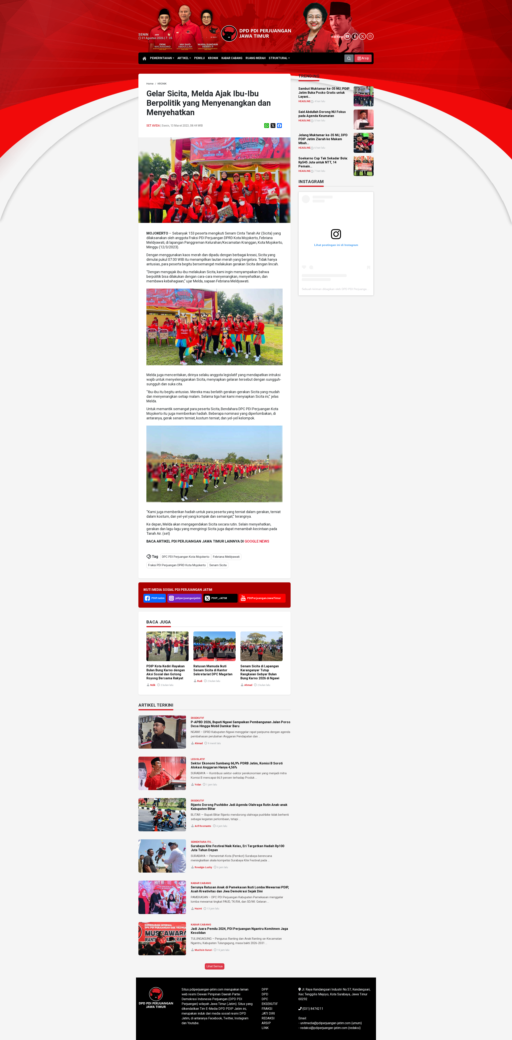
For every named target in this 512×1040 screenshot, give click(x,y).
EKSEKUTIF (197, 717)
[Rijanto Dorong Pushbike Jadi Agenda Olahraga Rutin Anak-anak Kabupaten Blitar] (162, 814)
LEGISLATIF (198, 759)
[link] (214, 180)
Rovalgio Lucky (203, 867)
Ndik (152, 685)
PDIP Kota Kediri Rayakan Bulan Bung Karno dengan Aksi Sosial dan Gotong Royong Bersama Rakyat (165, 672)
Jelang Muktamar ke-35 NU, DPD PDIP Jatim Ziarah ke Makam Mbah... (323, 139)
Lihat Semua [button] (215, 966)
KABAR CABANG (201, 883)
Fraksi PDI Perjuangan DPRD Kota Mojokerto (177, 565)
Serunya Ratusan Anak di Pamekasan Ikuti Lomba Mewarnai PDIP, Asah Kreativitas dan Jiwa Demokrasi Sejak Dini (240, 889)
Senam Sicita (218, 565)
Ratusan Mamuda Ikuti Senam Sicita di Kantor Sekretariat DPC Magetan (212, 670)
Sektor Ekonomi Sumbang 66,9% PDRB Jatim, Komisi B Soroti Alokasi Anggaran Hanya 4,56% (237, 765)
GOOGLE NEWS (257, 541)
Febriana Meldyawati (226, 557)
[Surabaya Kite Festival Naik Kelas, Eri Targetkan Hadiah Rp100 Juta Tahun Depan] (162, 856)
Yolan (198, 784)
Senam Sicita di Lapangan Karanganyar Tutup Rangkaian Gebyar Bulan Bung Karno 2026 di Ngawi (259, 672)
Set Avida (153, 125)
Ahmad (248, 685)
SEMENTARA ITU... (202, 841)
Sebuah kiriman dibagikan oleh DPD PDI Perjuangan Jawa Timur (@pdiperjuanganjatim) (357, 289)
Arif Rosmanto (203, 826)
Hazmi (198, 908)
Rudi (199, 681)
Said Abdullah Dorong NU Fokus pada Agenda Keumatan (322, 114)
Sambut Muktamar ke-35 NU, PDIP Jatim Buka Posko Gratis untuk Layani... (324, 93)
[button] (363, 58)
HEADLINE (304, 101)
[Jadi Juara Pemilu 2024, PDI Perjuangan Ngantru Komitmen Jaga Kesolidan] (162, 938)
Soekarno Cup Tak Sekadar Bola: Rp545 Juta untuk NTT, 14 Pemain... (323, 162)
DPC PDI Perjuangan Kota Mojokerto (185, 557)
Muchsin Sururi (203, 950)
